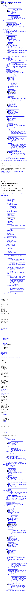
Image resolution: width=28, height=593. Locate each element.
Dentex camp (11, 110)
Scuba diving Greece (10, 70)
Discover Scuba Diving (11, 22)
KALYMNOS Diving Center (14, 8)
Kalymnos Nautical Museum (17, 62)
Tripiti (12, 85)
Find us (2, 336)
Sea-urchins (14, 140)
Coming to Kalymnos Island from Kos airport (16, 66)
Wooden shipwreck (12, 107)
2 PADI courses (11, 46)
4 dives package (12, 37)
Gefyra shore (11, 79)
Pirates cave (11, 120)
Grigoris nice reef (12, 111)
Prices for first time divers (11, 45)
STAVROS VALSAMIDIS (11, 118)
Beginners (5, 20)
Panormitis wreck (12, 91)
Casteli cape (14, 82)
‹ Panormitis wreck (5, 171)
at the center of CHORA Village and (6, 340)
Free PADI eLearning (10, 33)
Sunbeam (10, 123)
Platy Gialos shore (12, 92)
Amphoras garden (12, 76)
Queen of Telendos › (5, 172)
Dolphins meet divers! (16, 17)
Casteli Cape (13, 206)
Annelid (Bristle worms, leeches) (15, 127)
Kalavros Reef (14, 84)
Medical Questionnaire (13, 24)
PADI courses (11, 11)
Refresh (10, 43)
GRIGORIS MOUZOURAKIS (12, 109)
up (9, 171)
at (3, 343)
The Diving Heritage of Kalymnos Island (17, 60)
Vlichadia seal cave (12, 124)
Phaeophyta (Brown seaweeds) (18, 154)
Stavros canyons (12, 121)
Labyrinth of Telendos (13, 86)
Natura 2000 (11, 89)
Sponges (10, 157)
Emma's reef (11, 78)
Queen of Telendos (12, 93)
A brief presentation (12, 63)
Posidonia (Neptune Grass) (14, 151)
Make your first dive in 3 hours (15, 23)
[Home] (2, 1)
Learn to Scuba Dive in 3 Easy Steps (16, 26)
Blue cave (10, 119)
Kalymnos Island (9, 59)
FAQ (12, 13)
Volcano (10, 105)
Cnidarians (10, 130)
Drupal (7, 432)
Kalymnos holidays (7, 58)
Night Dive (10, 42)
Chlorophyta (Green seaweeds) (18, 153)
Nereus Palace (11, 113)
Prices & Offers (6, 32)
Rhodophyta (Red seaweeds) (17, 156)
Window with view (12, 114)
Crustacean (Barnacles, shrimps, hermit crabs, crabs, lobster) (17, 136)
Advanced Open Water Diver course (14, 30)
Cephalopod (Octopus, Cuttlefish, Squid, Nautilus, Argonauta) (18, 147)
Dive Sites (5, 73)
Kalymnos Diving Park (13, 80)
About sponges (14, 16)
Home (4, 5)
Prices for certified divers (11, 35)
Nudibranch (15, 284)
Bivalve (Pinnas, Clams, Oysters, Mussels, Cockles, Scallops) (18, 145)
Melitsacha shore (12, 87)
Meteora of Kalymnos (13, 112)
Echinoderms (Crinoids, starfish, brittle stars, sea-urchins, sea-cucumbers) (17, 139)
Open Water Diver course (11, 25)
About (7, 6)
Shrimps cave (11, 94)
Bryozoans (10, 129)
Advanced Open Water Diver (14, 40)
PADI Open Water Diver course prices (17, 55)
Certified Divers (6, 29)
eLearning (13, 12)
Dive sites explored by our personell (14, 74)
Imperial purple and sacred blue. (18, 18)
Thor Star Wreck (12, 103)
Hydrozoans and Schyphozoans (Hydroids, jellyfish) (18, 134)
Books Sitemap (9, 19)
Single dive (11, 44)
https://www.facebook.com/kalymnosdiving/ (10, 357)
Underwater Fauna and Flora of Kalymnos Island (15, 254)
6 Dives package (12, 38)
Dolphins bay (11, 77)
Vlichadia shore (12, 104)
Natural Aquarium (12, 90)
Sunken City (11, 97)
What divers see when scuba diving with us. (16, 31)
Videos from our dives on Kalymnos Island (15, 158)
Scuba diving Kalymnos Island (13, 71)
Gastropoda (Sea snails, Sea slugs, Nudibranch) (16, 282)
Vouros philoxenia (12, 106)
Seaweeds (10, 152)
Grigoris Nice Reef (11, 240)
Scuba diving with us (13, 10)
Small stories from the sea (14, 15)
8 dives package (12, 39)
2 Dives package (12, 36)
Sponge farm (11, 96)
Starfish (12, 141)
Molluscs (10, 143)
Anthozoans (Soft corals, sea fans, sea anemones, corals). (19, 132)
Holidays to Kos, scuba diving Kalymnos (15, 72)
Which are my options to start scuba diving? (16, 28)
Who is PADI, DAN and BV (17, 9)
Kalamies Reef (14, 83)
